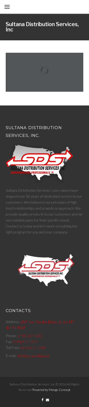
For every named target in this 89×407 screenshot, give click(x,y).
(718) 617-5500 (29, 335)
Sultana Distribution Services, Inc (42, 27)
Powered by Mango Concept (51, 390)
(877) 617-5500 (33, 347)
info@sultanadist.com (33, 355)
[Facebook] (43, 400)
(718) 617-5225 (25, 341)
